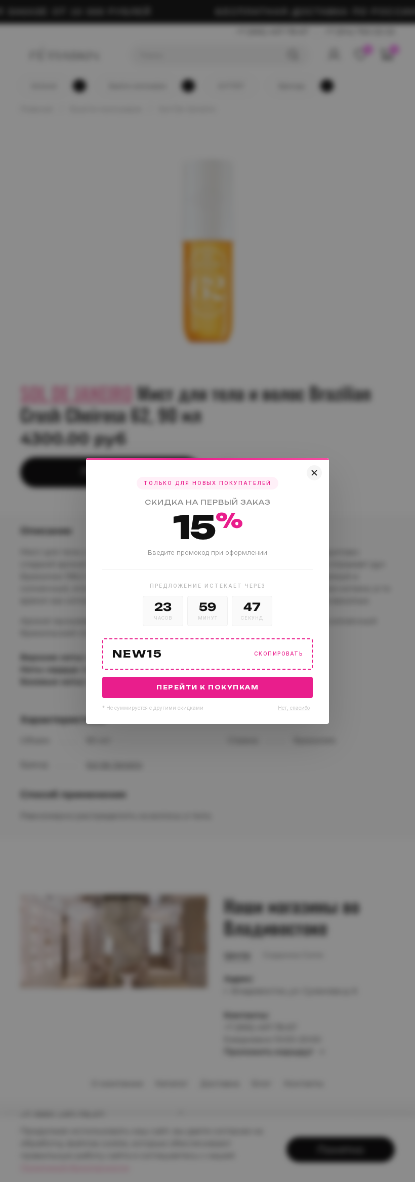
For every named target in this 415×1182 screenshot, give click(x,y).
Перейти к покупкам (207, 687)
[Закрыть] (314, 472)
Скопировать (278, 654)
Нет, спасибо (294, 708)
